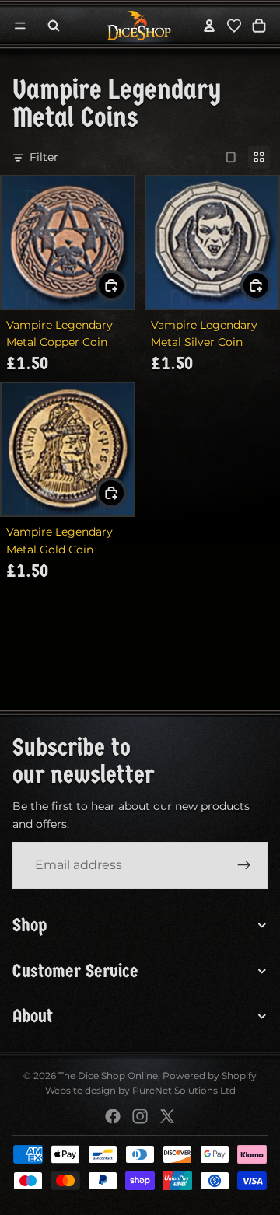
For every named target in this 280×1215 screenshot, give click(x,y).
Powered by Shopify (210, 1075)
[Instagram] (140, 1116)
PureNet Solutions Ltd (184, 1090)
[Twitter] (167, 1116)
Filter (44, 157)
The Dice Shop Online (108, 1075)
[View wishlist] (234, 25)
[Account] (209, 26)
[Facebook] (112, 1116)
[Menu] (20, 26)
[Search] (54, 26)
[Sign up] (244, 866)
